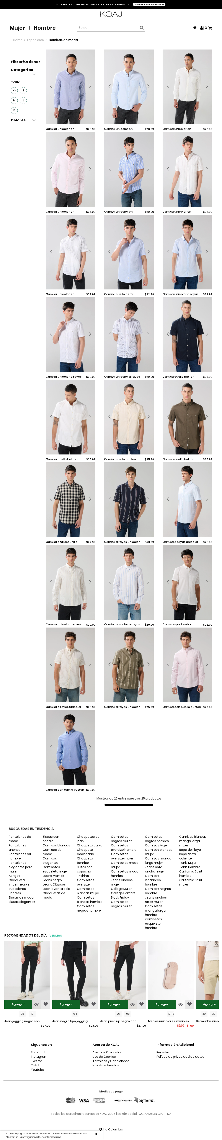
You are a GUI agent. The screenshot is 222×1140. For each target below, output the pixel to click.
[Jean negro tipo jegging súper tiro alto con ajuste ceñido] (75, 975)
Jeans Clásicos (54, 884)
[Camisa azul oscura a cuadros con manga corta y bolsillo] (70, 499)
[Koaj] (111, 14)
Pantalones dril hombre (20, 856)
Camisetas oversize (85, 882)
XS (14, 90)
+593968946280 (200, 14)
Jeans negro (52, 880)
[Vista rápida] (36, 1004)
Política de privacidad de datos (180, 1056)
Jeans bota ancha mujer (155, 869)
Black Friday (120, 897)
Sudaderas (17, 889)
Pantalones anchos (17, 847)
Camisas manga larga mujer (158, 860)
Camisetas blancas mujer (88, 891)
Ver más (55, 935)
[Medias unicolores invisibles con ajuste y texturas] (171, 975)
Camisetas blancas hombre (89, 899)
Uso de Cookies (104, 1056)
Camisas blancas (56, 845)
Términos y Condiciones (111, 1061)
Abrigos (14, 876)
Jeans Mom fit (53, 876)
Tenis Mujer (187, 863)
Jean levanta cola (56, 889)
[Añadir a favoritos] (45, 1004)
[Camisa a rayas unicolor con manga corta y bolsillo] (70, 665)
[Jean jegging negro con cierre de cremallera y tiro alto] (27, 975)
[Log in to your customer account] (201, 27)
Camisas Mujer (156, 845)
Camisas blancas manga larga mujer (193, 841)
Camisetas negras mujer (121, 838)
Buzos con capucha (85, 869)
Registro (163, 1052)
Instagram (39, 1056)
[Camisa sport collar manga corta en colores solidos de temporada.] (187, 582)
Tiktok (35, 1065)
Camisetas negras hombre (89, 908)
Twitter (36, 1061)
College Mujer (121, 889)
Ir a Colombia (112, 1129)
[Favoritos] (195, 28)
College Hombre (123, 893)
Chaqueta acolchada (85, 852)
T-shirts (83, 876)
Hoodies (15, 893)
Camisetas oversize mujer (122, 856)
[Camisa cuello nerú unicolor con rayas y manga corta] (129, 252)
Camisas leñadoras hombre (153, 880)
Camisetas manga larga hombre (155, 910)
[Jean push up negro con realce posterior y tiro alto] (123, 975)
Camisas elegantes (51, 860)
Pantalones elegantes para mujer (21, 867)
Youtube (37, 1069)
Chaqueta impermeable (19, 882)
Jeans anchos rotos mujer (156, 899)
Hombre (45, 27)
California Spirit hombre (190, 873)
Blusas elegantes (22, 902)
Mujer (17, 27)
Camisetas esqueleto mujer (55, 869)
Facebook (38, 1052)
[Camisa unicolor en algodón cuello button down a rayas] (129, 169)
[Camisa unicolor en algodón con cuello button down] (70, 87)
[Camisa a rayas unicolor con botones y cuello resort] (129, 499)
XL (14, 110)
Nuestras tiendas (106, 1065)
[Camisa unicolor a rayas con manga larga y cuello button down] (70, 582)
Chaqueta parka (90, 845)
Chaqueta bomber (85, 860)
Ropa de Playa (190, 850)
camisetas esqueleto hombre (153, 923)
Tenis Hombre (189, 867)
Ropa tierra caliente (187, 856)
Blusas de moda (21, 897)
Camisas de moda (52, 852)
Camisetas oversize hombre (124, 847)
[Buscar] (141, 27)
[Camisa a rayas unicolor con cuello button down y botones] (187, 499)
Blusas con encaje (51, 838)
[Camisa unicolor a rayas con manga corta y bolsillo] (187, 252)
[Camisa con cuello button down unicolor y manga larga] (187, 665)
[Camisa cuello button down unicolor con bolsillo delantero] (187, 334)
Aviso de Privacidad (107, 1052)
